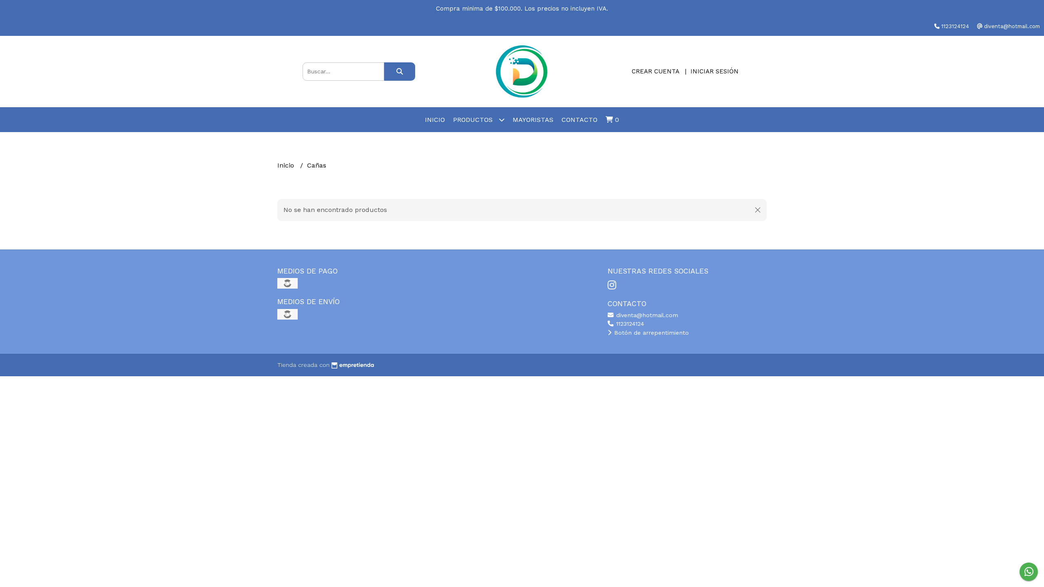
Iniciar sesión (714, 71)
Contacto (579, 120)
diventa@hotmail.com (646, 315)
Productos (474, 120)
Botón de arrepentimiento (650, 332)
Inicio (435, 120)
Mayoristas (533, 120)
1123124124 (629, 323)
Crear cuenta (655, 71)
